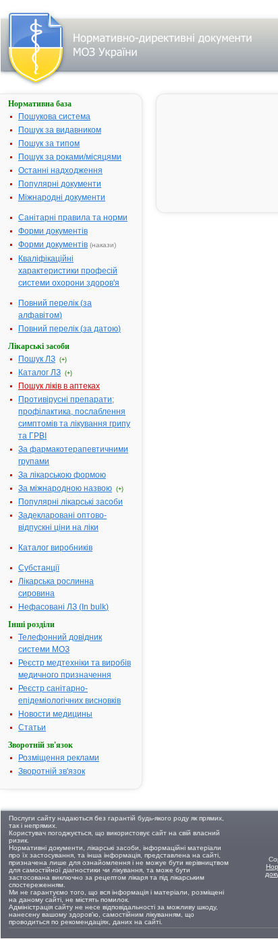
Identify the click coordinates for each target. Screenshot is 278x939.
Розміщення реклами (58, 758)
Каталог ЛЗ (39, 372)
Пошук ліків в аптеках (59, 386)
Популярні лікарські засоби (70, 502)
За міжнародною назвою (65, 488)
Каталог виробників (55, 547)
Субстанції (38, 568)
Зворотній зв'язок (51, 771)
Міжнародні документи (61, 197)
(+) (63, 359)
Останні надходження (60, 170)
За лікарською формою (62, 475)
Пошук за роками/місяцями (69, 157)
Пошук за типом (49, 143)
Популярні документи (59, 184)
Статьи (32, 727)
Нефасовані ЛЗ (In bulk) (63, 607)
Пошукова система (54, 116)
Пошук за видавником (59, 130)
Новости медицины (55, 714)
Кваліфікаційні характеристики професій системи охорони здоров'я (68, 271)
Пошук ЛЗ (36, 359)
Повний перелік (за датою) (69, 328)
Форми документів (53, 231)
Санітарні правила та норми (73, 217)
